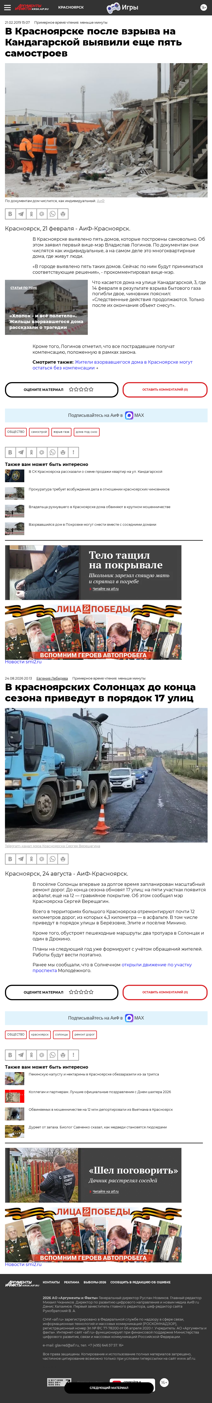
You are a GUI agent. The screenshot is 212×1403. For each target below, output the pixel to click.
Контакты (51, 1282)
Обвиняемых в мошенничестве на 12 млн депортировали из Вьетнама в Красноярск (101, 1109)
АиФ (101, 201)
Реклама (71, 1282)
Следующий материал (109, 1388)
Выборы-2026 (95, 1282)
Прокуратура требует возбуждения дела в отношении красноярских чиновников (99, 489)
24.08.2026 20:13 (18, 678)
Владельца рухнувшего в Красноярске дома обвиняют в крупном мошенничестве (99, 507)
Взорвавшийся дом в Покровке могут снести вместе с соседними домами (92, 524)
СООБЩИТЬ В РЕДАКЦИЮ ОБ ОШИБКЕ (140, 1282)
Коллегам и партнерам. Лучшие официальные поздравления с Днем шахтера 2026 (100, 1092)
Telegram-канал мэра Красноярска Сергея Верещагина (52, 846)
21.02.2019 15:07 (17, 22)
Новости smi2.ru (23, 661)
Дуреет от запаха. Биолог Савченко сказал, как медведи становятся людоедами (98, 1127)
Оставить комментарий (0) (165, 389)
